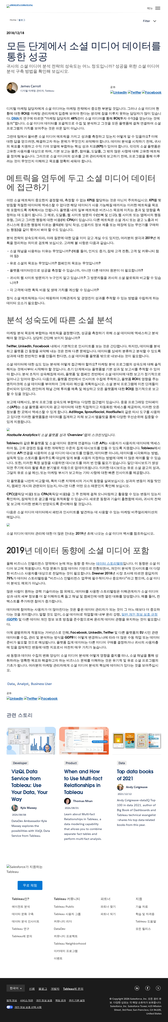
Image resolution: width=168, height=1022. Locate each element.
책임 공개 (60, 1000)
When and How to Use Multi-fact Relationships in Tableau (83, 781)
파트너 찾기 (108, 906)
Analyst (22, 684)
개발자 (55, 989)
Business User (41, 684)
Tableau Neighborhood (70, 943)
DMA (15, 118)
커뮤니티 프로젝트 (66, 936)
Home (13, 20)
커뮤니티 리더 (63, 921)
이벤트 (58, 958)
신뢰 (32, 989)
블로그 (21, 20)
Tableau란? (20, 899)
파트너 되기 (108, 914)
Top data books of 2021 (135, 775)
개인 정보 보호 (44, 1000)
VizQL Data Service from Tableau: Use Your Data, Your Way (29, 785)
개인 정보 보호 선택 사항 (28, 1007)
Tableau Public (64, 906)
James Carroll (30, 86)
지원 (139, 899)
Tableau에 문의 (22, 936)
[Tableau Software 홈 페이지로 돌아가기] (21, 4)
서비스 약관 (26, 1000)
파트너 (105, 899)
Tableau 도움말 (146, 921)
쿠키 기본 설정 (77, 1000)
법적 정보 (12, 1000)
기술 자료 (142, 906)
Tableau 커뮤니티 (67, 899)
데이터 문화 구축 (23, 914)
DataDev (59, 929)
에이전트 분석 (21, 906)
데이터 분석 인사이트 (25, 921)
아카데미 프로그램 (66, 951)
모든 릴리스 (143, 929)
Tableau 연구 (20, 929)
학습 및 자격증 (145, 914)
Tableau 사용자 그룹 (67, 914)
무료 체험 (30, 885)
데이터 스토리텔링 (109, 563)
